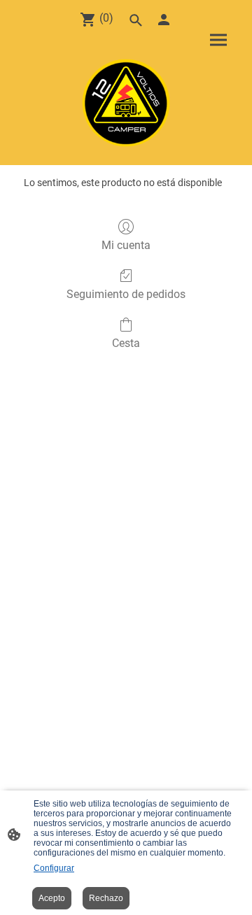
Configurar (54, 868)
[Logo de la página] (126, 103)
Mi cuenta (126, 245)
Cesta (126, 343)
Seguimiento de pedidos (126, 294)
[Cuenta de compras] (163, 19)
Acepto (51, 898)
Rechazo (106, 898)
